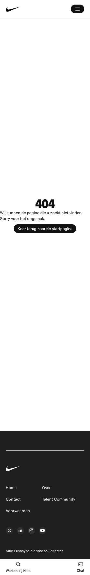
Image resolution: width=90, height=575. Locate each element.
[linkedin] (20, 530)
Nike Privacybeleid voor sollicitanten (34, 550)
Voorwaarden (18, 511)
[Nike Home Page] (22, 9)
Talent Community (58, 499)
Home (11, 487)
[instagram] (31, 530)
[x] (9, 530)
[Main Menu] (77, 9)
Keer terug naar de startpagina (45, 228)
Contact (13, 499)
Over (46, 487)
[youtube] (42, 530)
